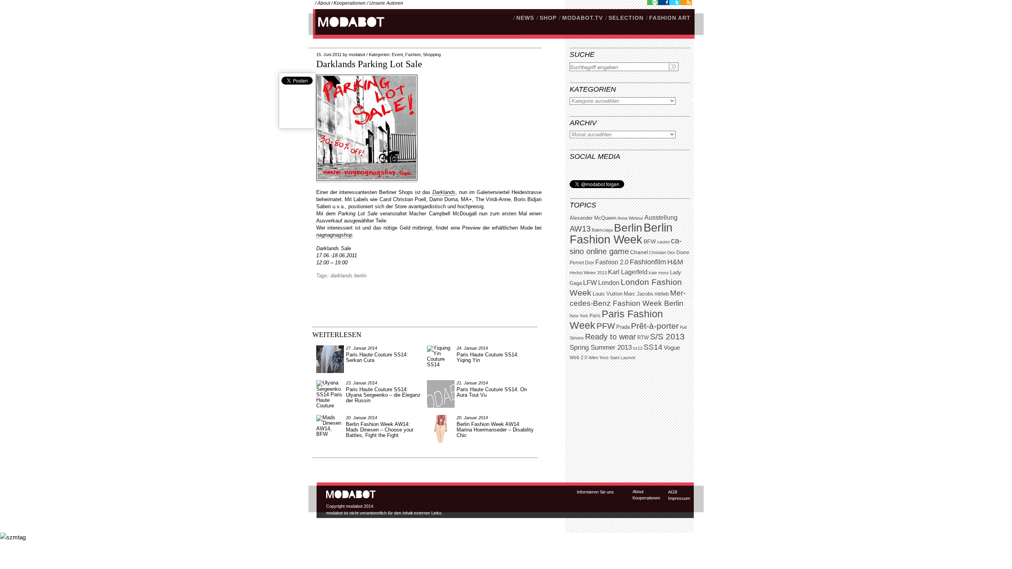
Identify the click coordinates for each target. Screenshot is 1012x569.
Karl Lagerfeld (628, 272)
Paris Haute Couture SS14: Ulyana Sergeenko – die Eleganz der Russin (383, 394)
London (608, 282)
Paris (594, 315)
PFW (606, 325)
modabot (357, 54)
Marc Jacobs (638, 294)
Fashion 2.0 (612, 262)
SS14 (653, 347)
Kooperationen (350, 3)
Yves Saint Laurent (617, 357)
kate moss (659, 272)
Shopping (432, 54)
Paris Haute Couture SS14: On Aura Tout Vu (492, 392)
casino (663, 241)
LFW (590, 282)
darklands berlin (348, 276)
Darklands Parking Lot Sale (369, 64)
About (323, 3)
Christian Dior (662, 252)
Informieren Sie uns (595, 492)
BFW (650, 241)
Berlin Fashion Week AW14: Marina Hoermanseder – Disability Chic (495, 429)
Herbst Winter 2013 (588, 272)
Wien (593, 357)
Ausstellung (661, 217)
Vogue (672, 348)
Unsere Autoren (386, 3)
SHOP (548, 18)
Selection (626, 18)
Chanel (639, 252)
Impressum (679, 498)
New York (579, 315)
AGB (672, 492)
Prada (623, 327)
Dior (589, 263)
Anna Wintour (630, 218)
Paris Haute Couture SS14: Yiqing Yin (488, 357)
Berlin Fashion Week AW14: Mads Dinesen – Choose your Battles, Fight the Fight (379, 429)
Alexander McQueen (593, 218)
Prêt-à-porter (655, 325)
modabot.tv (582, 18)
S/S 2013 (667, 336)
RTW (643, 338)
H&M (675, 262)
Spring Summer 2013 (601, 347)
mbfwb (662, 294)
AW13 (580, 228)
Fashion (413, 54)
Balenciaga (602, 230)
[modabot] (346, 30)
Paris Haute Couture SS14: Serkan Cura (377, 357)
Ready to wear (610, 336)
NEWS (525, 18)
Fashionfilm (648, 262)
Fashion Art (670, 18)
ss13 (637, 348)
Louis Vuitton (608, 294)
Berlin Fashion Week (621, 233)
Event (397, 54)
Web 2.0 (578, 357)
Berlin (628, 228)
